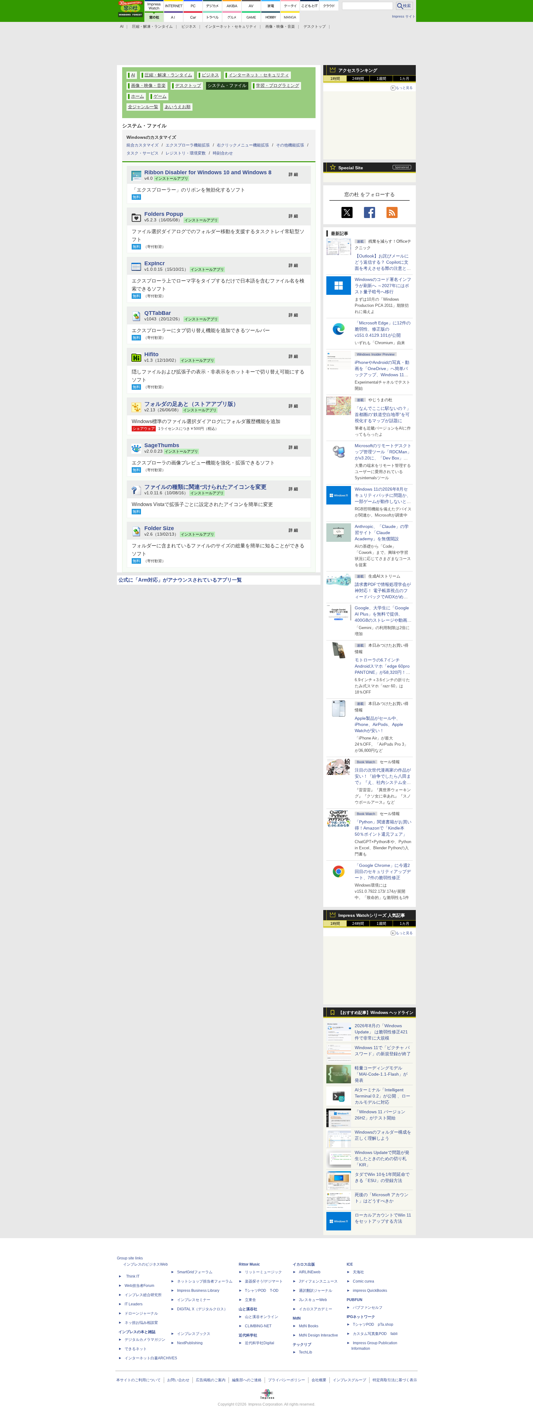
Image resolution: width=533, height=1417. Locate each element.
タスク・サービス (142, 153)
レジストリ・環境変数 (186, 153)
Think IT (132, 1276)
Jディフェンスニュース (318, 1281)
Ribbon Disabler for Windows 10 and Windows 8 (207, 172)
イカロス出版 (304, 1264)
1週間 (381, 78)
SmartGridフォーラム (195, 1272)
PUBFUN (354, 1300)
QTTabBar (157, 313)
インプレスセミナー (193, 1300)
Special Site (350, 167)
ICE (350, 1264)
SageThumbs (161, 445)
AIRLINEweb (309, 1272)
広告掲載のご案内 (210, 1380)
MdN (297, 1318)
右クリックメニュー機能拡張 (243, 145)
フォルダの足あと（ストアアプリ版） (191, 404)
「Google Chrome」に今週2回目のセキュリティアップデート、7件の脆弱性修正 (383, 871)
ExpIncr (154, 263)
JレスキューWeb (313, 1300)
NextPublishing (190, 1343)
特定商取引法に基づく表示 (395, 1380)
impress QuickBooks (370, 1290)
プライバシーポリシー (286, 1380)
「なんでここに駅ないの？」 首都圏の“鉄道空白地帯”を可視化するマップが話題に (385, 414)
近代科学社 (248, 1335)
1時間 (335, 78)
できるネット (136, 1349)
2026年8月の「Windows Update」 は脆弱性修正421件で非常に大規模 (381, 1031)
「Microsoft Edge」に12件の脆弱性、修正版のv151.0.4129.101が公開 (383, 329)
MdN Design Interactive (318, 1335)
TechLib (305, 1352)
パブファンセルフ (367, 1307)
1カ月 (404, 78)
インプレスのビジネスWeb (145, 1264)
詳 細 (293, 174)
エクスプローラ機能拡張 (188, 145)
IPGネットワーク (361, 1317)
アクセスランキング (357, 70)
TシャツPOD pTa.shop (373, 1324)
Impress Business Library (198, 1290)
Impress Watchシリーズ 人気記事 (371, 915)
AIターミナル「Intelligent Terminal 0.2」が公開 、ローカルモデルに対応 (382, 1096)
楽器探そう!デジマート (264, 1281)
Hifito (151, 354)
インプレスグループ (349, 1380)
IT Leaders (134, 1304)
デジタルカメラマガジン (145, 1339)
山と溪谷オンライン (261, 1317)
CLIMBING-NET (258, 1326)
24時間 (358, 78)
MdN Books (308, 1326)
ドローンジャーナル (141, 1313)
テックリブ (302, 1344)
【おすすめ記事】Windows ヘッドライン (375, 1013)
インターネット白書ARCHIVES (151, 1358)
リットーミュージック (263, 1272)
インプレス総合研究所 (143, 1295)
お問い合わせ (178, 1380)
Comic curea (363, 1281)
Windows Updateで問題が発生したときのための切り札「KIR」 (382, 1158)
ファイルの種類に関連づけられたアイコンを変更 (205, 487)
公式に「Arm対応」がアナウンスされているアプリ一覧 (180, 580)
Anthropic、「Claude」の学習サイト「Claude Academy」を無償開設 (382, 532)
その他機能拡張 (290, 145)
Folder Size (159, 528)
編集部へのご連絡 (247, 1380)
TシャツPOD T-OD (262, 1290)
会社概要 (319, 1380)
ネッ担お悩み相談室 (141, 1322)
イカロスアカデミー (315, 1309)
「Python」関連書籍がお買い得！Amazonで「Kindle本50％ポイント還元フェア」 (383, 828)
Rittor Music (249, 1264)
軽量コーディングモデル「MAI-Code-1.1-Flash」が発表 (381, 1074)
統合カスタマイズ (142, 145)
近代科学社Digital (259, 1343)
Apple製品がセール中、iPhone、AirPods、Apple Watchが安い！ (379, 724)
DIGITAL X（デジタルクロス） (202, 1309)
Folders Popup (163, 214)
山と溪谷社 (248, 1309)
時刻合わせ (223, 153)
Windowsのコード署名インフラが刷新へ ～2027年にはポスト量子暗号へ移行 (383, 285)
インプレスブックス (193, 1334)
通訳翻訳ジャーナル (315, 1290)
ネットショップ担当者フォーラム (205, 1281)
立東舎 (250, 1300)
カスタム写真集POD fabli (375, 1334)
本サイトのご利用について (138, 1380)
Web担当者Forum (139, 1285)
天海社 (358, 1272)
